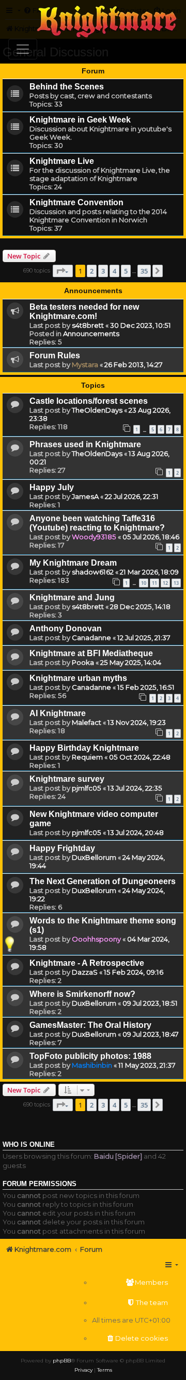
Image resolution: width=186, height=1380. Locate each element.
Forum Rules (54, 355)
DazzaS (85, 972)
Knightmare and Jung (72, 597)
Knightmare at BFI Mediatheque (91, 653)
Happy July (51, 487)
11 (154, 583)
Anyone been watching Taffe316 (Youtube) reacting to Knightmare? (97, 523)
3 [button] (103, 271)
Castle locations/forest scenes (88, 401)
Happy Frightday (62, 848)
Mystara (85, 364)
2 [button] (92, 271)
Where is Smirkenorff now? (82, 994)
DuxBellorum (94, 857)
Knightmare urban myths (78, 678)
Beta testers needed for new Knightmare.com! (84, 311)
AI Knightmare (57, 713)
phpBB (62, 1360)
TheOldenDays (97, 410)
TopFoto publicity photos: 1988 (90, 1056)
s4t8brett (88, 325)
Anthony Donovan (65, 628)
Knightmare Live (61, 161)
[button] (63, 271)
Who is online (29, 1144)
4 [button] (114, 271)
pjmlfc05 (86, 788)
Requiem (87, 757)
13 (176, 583)
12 (165, 583)
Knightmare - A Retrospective (86, 963)
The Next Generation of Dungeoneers (102, 881)
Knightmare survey (66, 779)
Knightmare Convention (76, 202)
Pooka (83, 662)
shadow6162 (93, 572)
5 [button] (126, 271)
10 (143, 583)
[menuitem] (131, 1282)
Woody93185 (94, 537)
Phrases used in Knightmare (85, 444)
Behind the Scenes (66, 86)
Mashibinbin (92, 1065)
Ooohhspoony (96, 939)
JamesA (85, 496)
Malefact (86, 722)
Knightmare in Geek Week (80, 119)
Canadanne (91, 637)
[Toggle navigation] (22, 49)
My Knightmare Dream (73, 562)
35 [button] (144, 271)
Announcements (91, 333)
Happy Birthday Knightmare (84, 748)
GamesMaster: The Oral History (90, 1025)
